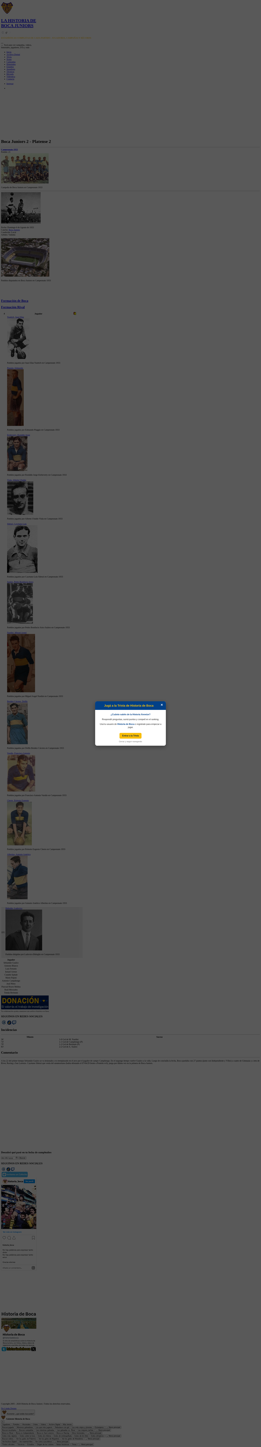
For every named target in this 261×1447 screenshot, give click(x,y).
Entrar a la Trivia (130, 736)
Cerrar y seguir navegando (130, 741)
